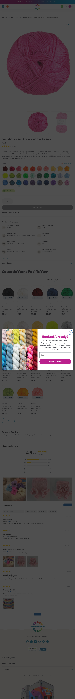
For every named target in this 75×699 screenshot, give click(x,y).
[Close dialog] (70, 332)
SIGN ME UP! (55, 361)
